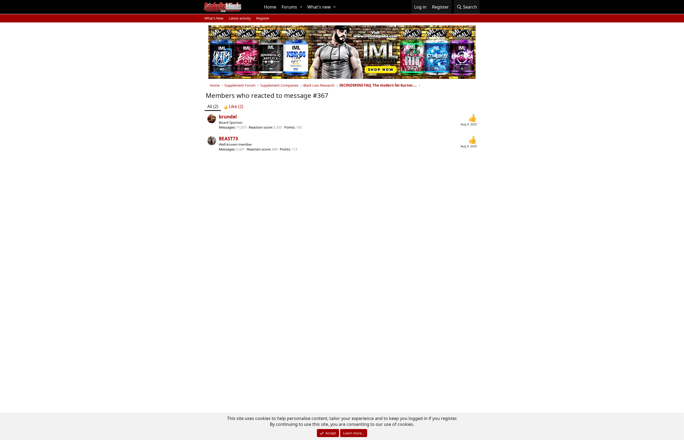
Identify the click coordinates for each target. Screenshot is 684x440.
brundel (228, 117)
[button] (301, 7)
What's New (213, 18)
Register (262, 18)
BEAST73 (228, 139)
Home (270, 7)
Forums (289, 7)
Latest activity (240, 18)
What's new (319, 7)
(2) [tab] (212, 106)
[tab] (233, 106)
